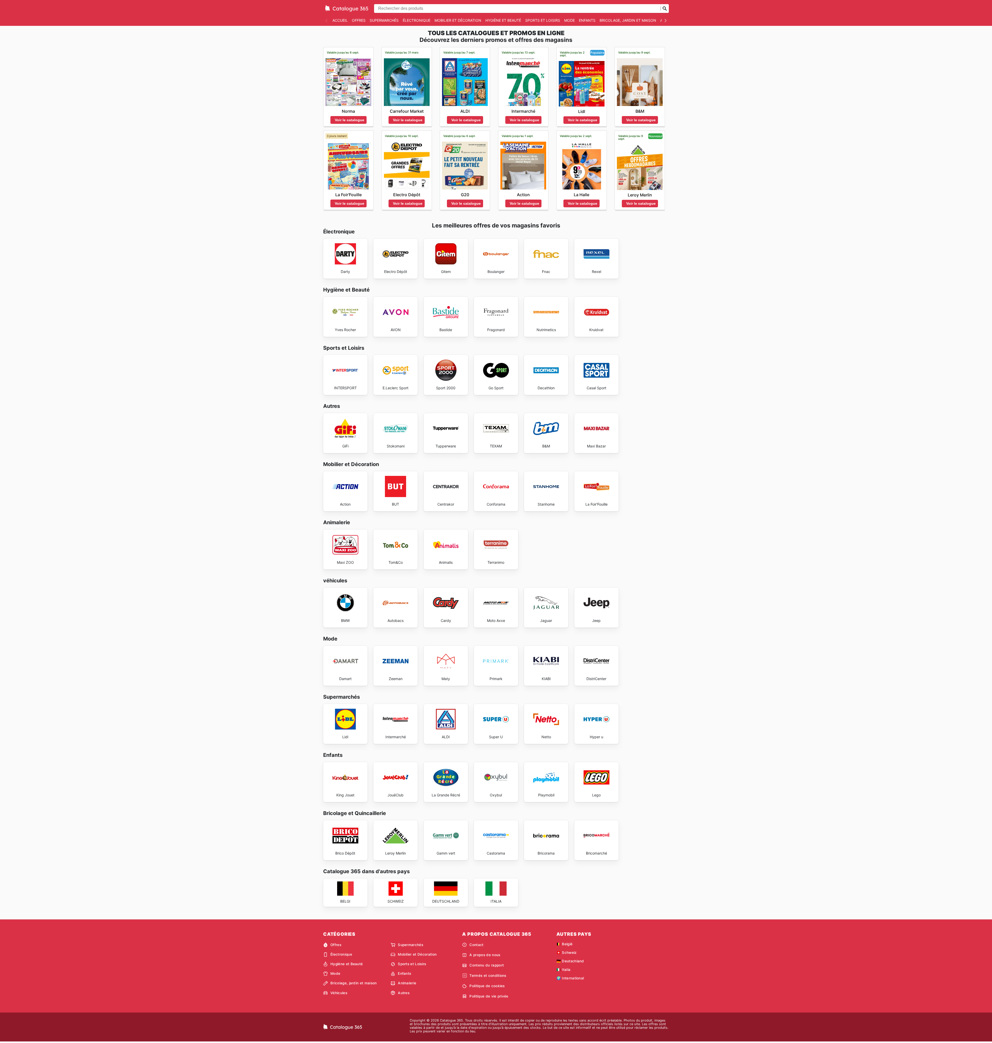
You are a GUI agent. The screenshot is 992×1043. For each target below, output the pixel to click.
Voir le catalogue (349, 120)
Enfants (587, 20)
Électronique (416, 20)
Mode (569, 20)
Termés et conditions (487, 975)
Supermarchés (384, 20)
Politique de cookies (487, 986)
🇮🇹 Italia (563, 970)
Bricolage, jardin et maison (628, 20)
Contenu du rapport (486, 965)
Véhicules (338, 993)
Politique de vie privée (488, 996)
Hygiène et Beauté (503, 20)
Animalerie (407, 983)
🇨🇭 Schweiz (566, 952)
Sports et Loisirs (542, 20)
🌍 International (570, 978)
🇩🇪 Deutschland (570, 961)
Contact (476, 945)
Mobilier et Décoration (458, 20)
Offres (359, 20)
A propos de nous (484, 955)
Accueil (340, 20)
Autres (403, 993)
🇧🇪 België (564, 944)
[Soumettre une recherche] (665, 8)
